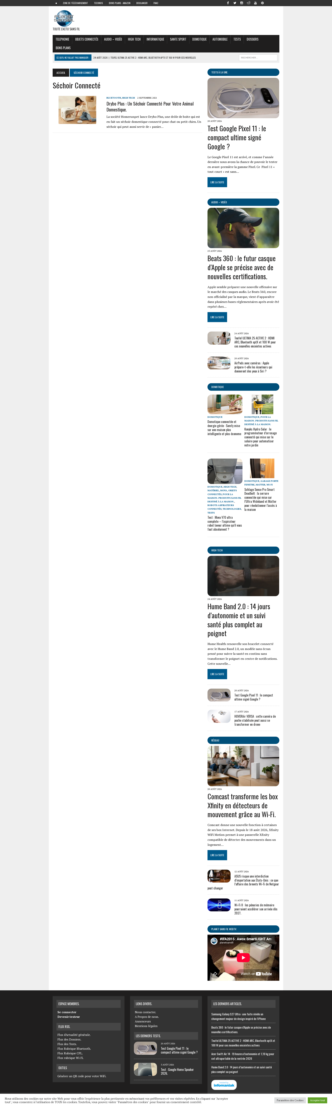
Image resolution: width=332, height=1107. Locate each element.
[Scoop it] (276, 2)
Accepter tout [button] (317, 1100)
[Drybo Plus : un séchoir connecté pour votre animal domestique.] (78, 121)
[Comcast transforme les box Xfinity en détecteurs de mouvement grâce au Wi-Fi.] (243, 783)
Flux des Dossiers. (69, 1039)
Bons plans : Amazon (119, 3)
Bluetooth (113, 97)
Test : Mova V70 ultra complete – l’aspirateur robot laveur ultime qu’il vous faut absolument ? (225, 523)
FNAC (156, 3)
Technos (98, 3)
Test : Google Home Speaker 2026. (177, 1071)
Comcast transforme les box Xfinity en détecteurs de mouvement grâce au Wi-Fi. (243, 805)
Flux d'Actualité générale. (74, 1035)
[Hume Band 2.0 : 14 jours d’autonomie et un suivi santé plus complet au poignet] (243, 593)
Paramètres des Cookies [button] (290, 1100)
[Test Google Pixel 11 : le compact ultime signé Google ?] (243, 115)
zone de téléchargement (75, 3)
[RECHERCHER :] (258, 57)
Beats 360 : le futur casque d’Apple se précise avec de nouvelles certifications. (242, 267)
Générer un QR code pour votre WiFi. (81, 1076)
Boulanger (142, 3)
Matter (260, 484)
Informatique (155, 39)
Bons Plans (63, 48)
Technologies (232, 508)
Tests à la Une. (219, 72)
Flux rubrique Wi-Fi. (70, 1058)
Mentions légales (146, 1026)
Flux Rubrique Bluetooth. (74, 1048)
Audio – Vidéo (113, 39)
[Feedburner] (269, 2)
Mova (223, 490)
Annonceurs (143, 1021)
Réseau (215, 740)
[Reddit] (249, 2)
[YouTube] (255, 2)
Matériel (213, 490)
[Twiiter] (235, 2)
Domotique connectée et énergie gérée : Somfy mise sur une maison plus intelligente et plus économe (224, 427)
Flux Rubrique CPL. (70, 1053)
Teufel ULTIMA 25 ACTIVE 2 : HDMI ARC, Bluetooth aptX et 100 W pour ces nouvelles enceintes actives (255, 342)
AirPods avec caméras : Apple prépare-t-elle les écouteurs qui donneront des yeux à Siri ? (253, 367)
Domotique (199, 39)
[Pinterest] (262, 2)
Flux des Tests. (67, 1044)
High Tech (134, 39)
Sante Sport (178, 39)
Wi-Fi (269, 484)
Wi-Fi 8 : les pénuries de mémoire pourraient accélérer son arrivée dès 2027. (255, 909)
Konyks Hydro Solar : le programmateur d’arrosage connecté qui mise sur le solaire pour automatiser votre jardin (260, 437)
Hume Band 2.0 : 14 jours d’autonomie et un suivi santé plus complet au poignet (239, 619)
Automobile (219, 39)
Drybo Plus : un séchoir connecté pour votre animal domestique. (150, 106)
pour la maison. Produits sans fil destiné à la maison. (261, 421)
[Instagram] (242, 2)
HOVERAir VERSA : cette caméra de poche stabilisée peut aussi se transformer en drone (255, 720)
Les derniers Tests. (148, 1036)
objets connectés (86, 39)
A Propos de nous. (147, 1017)
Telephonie (62, 39)
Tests (237, 39)
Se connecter (66, 1012)
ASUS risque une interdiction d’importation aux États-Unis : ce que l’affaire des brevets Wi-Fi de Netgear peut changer (243, 882)
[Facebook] (228, 2)
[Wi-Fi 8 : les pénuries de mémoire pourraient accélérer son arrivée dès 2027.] (219, 909)
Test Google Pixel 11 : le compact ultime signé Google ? (237, 137)
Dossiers (252, 39)
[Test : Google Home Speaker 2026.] (145, 1073)
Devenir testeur (68, 1017)
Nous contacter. (145, 1012)
